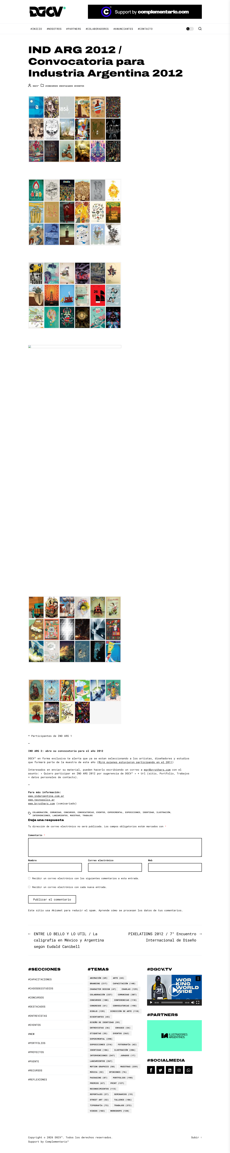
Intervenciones (41, 815)
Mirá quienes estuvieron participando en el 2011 (135, 762)
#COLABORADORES (97, 29)
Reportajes (99, 1094)
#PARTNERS (73, 29)
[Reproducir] (151, 1002)
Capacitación (124, 983)
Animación (98, 978)
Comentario (36, 835)
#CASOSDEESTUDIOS (40, 988)
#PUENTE (33, 1061)
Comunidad (55, 812)
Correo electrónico (100, 860)
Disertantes (100, 1016)
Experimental (115, 812)
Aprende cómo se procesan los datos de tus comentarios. (141, 910)
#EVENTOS (79, 86)
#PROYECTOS (36, 1052)
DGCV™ (36, 86)
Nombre (32, 860)
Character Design (103, 989)
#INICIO (36, 29)
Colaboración (40, 812)
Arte (118, 978)
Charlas (130, 989)
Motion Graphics (102, 1066)
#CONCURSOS (51, 86)
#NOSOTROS (54, 29)
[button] (174, 990)
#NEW (31, 1033)
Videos (97, 1111)
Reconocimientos (103, 1088)
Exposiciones (132, 812)
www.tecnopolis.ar (41, 799)
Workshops (119, 1111)
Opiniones (118, 1072)
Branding (98, 983)
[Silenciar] (192, 1002)
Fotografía (127, 1044)
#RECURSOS (35, 1070)
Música (97, 1072)
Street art (99, 1099)
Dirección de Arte (124, 1011)
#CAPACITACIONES (40, 979)
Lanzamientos (60, 815)
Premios (97, 1083)
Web (150, 860)
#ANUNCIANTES (123, 29)
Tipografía (99, 1105)
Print (117, 1083)
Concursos (69, 812)
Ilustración (163, 812)
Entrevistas (100, 1027)
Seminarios (123, 1094)
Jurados (127, 1055)
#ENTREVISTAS (37, 1015)
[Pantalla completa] (197, 1002)
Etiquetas (98, 1033)
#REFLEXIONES (37, 1079)
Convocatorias (86, 812)
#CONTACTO (145, 29)
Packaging (98, 1077)
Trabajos (88, 815)
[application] (174, 990)
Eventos (100, 812)
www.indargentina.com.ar (46, 796)
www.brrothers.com (41, 803)
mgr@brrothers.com (157, 769)
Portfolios (123, 1077)
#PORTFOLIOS (36, 1043)
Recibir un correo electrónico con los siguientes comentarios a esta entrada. (85, 878)
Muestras (75, 815)
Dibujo (97, 1011)
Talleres (123, 1099)
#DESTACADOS (66, 86)
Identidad (148, 812)
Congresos (98, 1005)
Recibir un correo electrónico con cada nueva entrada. (69, 887)
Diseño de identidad (105, 1022)
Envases (122, 1027)
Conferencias (125, 1000)
